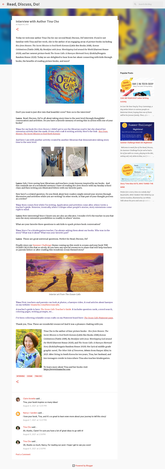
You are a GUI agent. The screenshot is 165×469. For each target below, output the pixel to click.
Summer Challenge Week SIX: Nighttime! (136, 143)
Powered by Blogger (84, 466)
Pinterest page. (98, 318)
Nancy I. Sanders (30, 413)
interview (20, 376)
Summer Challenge (42, 245)
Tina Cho (38, 376)
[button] (17, 29)
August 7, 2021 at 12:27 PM (35, 420)
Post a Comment (23, 454)
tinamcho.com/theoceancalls (45, 305)
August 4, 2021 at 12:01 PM (35, 406)
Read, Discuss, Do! (23, 4)
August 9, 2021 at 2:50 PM (34, 434)
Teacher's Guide (56, 309)
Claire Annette (29, 398)
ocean (29, 376)
